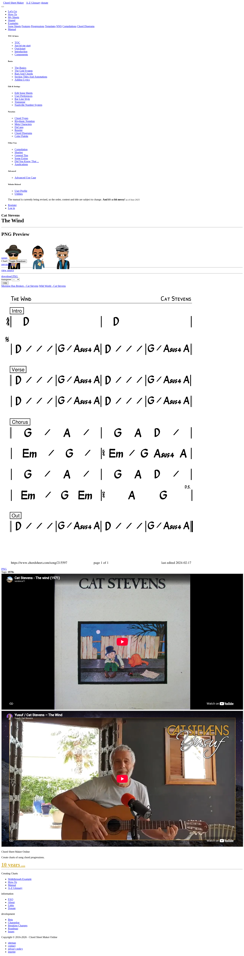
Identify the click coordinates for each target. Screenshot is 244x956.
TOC (17, 42)
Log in (11, 208)
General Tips (21, 155)
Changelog (13, 922)
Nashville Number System (28, 105)
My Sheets (13, 17)
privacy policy (15, 948)
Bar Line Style (22, 99)
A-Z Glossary (15, 888)
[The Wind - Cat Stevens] (100, 566)
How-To (12, 14)
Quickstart (20, 48)
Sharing (19, 152)
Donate (12, 908)
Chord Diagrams (85, 26)
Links (11, 905)
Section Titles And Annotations (31, 76)
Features (26, 26)
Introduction (21, 51)
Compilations (69, 26)
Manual (12, 29)
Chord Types (21, 118)
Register (12, 205)
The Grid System (24, 70)
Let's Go (12, 11)
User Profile (21, 190)
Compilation (21, 149)
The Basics (20, 67)
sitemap (12, 942)
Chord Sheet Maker (13, 2)
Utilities (19, 193)
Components (21, 54)
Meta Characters (23, 124)
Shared (11, 20)
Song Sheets (14, 26)
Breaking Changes (17, 925)
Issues (11, 931)
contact (11, 945)
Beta (10, 919)
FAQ (10, 899)
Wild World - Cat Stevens (52, 286)
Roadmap (13, 928)
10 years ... (13, 865)
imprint (11, 951)
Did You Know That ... (27, 161)
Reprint (18, 130)
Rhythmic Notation (25, 121)
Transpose (20, 102)
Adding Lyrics (22, 79)
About (11, 902)
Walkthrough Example (20, 879)
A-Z (33, 2)
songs (4, 258)
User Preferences (23, 96)
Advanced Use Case (25, 177)
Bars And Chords (24, 73)
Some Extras (21, 158)
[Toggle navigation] (2, 6)
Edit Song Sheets (24, 93)
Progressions (37, 26)
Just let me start (23, 45)
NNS (59, 26)
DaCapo (19, 127)
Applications (21, 164)
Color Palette (21, 136)
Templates (50, 26)
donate (44, 2)
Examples (13, 23)
